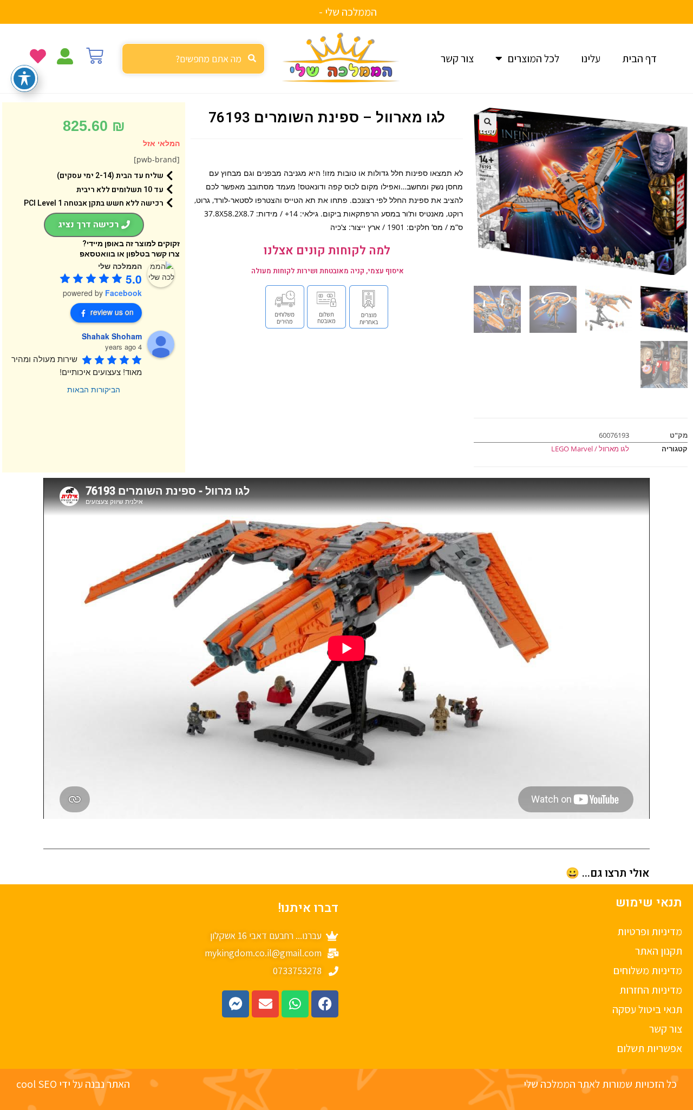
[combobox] (193, 58)
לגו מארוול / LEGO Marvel (590, 449)
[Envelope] (265, 1003)
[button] (487, 121)
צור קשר (457, 58)
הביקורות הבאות (93, 389)
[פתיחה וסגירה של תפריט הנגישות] (24, 78)
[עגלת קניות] (94, 56)
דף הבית (639, 58)
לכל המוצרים (533, 58)
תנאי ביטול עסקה (647, 1009)
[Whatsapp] (295, 1003)
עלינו (590, 58)
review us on (112, 311)
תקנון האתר (658, 951)
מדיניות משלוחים (647, 970)
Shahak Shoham (112, 336)
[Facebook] (324, 1003)
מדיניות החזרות (650, 990)
